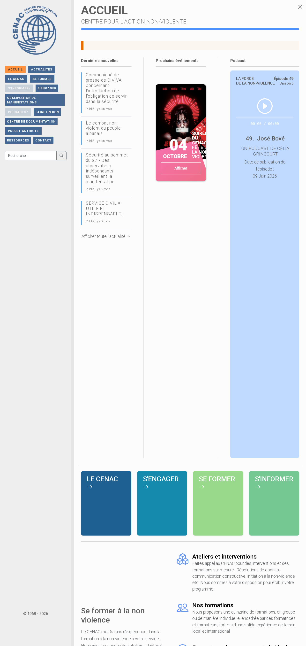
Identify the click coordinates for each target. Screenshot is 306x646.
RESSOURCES (18, 140)
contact (43, 140)
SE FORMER (42, 79)
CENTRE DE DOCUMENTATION (31, 121)
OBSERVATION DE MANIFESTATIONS (22, 100)
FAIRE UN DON (47, 112)
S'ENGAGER (46, 88)
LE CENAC (16, 79)
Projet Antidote (23, 131)
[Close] (300, 7)
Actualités (41, 69)
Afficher (180, 168)
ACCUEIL (15, 69)
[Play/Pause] (265, 106)
